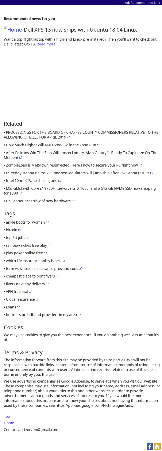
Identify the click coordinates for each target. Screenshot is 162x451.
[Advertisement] (81, 83)
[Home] (14, 29)
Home (9, 422)
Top (7, 416)
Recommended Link (145, 3)
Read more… (47, 44)
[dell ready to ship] (68, 137)
